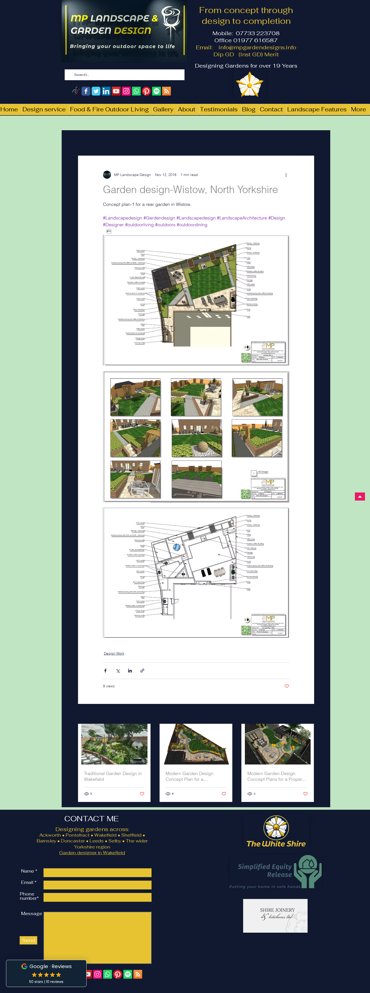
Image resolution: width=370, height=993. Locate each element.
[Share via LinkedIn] (130, 670)
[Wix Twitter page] (96, 91)
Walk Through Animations (188, 140)
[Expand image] (196, 300)
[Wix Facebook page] (86, 91)
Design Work (113, 140)
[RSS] (166, 91)
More (297, 140)
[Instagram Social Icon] (126, 91)
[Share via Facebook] (105, 670)
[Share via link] (142, 670)
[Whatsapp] (136, 91)
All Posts (85, 140)
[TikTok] (75, 91)
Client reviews (145, 140)
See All (308, 714)
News (278, 140)
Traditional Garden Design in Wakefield (113, 776)
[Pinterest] (146, 91)
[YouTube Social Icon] (116, 91)
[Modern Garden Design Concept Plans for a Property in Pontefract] (277, 744)
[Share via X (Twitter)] (117, 670)
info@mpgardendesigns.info (257, 47)
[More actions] (286, 175)
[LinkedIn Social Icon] (106, 91)
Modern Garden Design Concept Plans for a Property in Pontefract (276, 776)
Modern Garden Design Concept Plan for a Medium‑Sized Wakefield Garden (191, 776)
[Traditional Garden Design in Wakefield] (114, 744)
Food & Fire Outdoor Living (241, 140)
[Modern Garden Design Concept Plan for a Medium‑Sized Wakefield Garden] (196, 744)
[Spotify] (156, 91)
